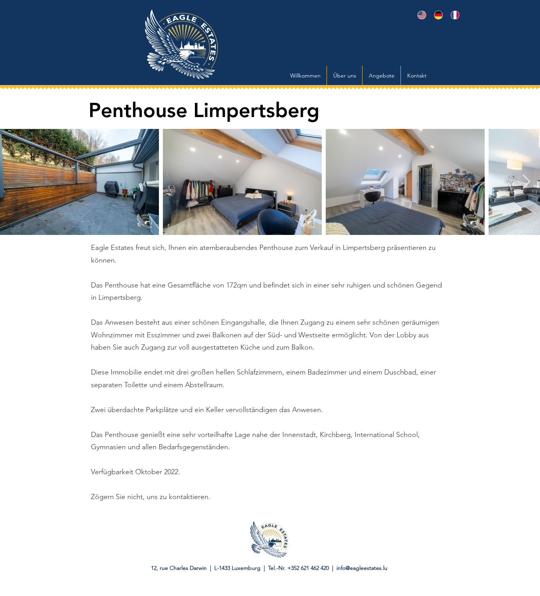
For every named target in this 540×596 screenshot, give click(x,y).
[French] (453, 15)
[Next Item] (526, 182)
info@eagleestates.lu (361, 567)
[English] (420, 15)
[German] (436, 15)
